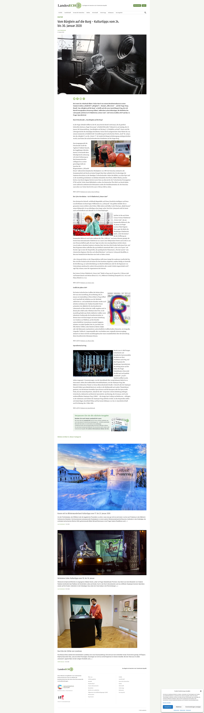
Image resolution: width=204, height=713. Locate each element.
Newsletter (90, 688)
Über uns (90, 677)
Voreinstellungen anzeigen (193, 707)
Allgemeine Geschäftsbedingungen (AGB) (98, 692)
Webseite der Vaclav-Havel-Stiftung (89, 192)
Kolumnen (111, 12)
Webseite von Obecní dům (87, 341)
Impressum (188, 710)
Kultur (88, 12)
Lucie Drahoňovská (62, 30)
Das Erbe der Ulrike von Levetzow (70, 651)
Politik (60, 12)
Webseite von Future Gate (87, 283)
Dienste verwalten (167, 702)
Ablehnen (178, 707)
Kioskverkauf (91, 683)
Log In (144, 5)
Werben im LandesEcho (93, 690)
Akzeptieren (167, 707)
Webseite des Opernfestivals (87, 408)
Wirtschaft (95, 12)
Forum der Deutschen (78, 12)
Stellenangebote (92, 679)
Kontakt (90, 681)
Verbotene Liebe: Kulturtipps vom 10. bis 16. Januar (76, 578)
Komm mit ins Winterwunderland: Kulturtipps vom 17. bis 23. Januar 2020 (84, 513)
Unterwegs (103, 12)
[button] (201, 691)
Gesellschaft (67, 12)
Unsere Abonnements (93, 686)
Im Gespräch (119, 12)
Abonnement (137, 5)
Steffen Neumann (61, 661)
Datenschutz (176, 710)
